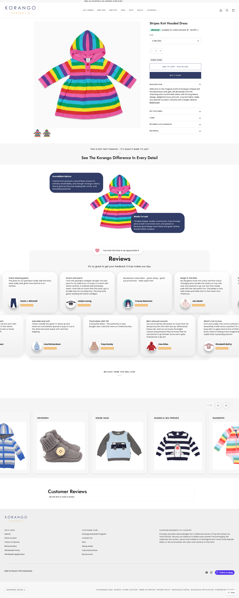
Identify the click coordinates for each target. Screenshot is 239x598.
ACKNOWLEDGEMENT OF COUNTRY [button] (175, 530)
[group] (61, 442)
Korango (103, 590)
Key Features (156, 111)
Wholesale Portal (12, 550)
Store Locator (10, 538)
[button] (101, 10)
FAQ (84, 542)
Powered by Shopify (225, 590)
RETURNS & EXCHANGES (161, 124)
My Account (87, 554)
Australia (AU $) (15, 590)
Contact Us (87, 538)
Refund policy (10, 546)
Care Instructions (89, 550)
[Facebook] (207, 572)
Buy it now (175, 75)
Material (154, 131)
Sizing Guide (156, 60)
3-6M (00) (156, 41)
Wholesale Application (14, 554)
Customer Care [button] (90, 530)
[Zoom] (87, 74)
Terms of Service (12, 542)
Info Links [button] (9, 530)
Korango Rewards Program (94, 534)
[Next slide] (226, 405)
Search (7, 534)
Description (156, 84)
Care (152, 118)
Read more (155, 102)
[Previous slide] (218, 405)
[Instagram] (211, 572)
